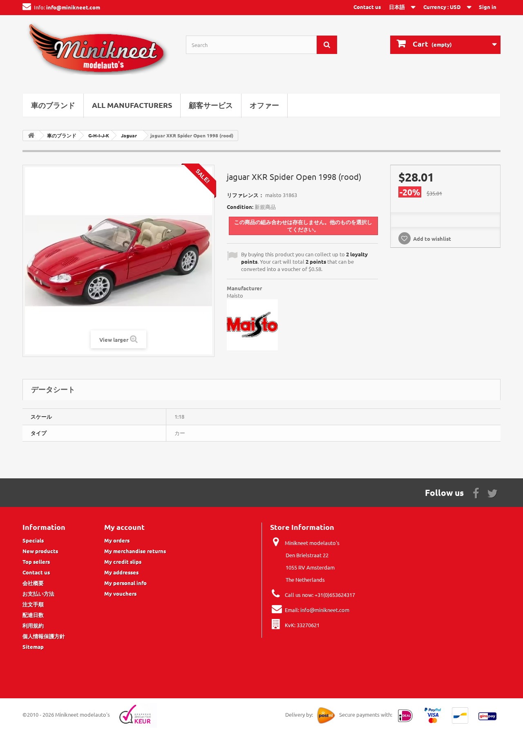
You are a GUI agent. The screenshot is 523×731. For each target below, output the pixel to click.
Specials (33, 540)
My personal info (125, 582)
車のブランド (53, 105)
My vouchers (120, 593)
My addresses (121, 572)
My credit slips (122, 561)
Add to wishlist (432, 238)
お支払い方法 (38, 593)
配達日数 (33, 614)
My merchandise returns (135, 550)
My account (124, 526)
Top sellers (36, 561)
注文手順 (33, 604)
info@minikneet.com (324, 609)
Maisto (235, 295)
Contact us (367, 6)
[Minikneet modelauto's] (98, 52)
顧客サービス (211, 105)
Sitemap (33, 646)
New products (40, 550)
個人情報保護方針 (43, 635)
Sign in (487, 6)
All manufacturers (132, 105)
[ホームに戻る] (31, 135)
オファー (264, 105)
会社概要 (33, 582)
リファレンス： (245, 194)
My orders (117, 540)
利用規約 (33, 625)
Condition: (240, 206)
